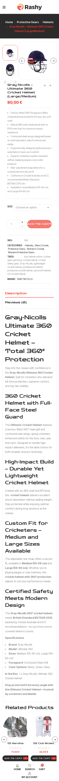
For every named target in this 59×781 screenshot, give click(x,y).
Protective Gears (28, 22)
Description (16, 293)
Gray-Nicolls (26, 263)
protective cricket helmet (20, 270)
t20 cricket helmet (16, 273)
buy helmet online (33, 256)
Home (9, 22)
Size (9, 206)
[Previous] (22, 61)
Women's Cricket (35, 248)
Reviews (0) (16, 302)
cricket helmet (30, 260)
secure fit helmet (42, 270)
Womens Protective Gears (21, 252)
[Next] (53, 61)
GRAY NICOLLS (24, 279)
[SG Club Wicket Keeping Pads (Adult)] (44, 727)
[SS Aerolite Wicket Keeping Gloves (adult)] (15, 727)
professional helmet (33, 267)
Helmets (48, 22)
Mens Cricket (41, 245)
